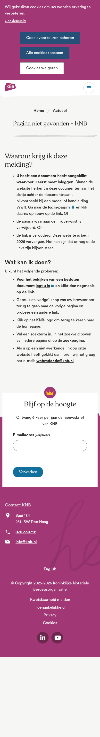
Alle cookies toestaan (44, 53)
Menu (88, 87)
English (50, 569)
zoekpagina (73, 340)
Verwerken (28, 472)
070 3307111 (26, 532)
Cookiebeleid (15, 21)
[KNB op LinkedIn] (43, 638)
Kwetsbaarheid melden (50, 600)
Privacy (50, 615)
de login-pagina (58, 207)
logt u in (45, 286)
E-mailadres (31, 435)
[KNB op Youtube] (57, 638)
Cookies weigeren (42, 68)
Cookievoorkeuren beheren (50, 38)
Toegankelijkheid (50, 607)
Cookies (50, 623)
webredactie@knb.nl (55, 361)
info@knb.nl (26, 542)
